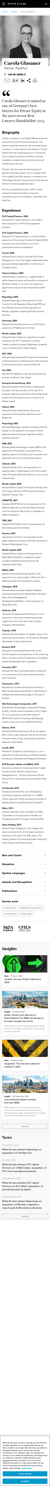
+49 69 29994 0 (17, 74)
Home (5, 11)
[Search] (46, 4)
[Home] (17, 4)
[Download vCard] (15, 81)
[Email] (7, 81)
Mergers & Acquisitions (31, 907)
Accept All (25, 1481)
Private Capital (10, 913)
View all (25, 1126)
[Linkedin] (23, 81)
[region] (25, 1461)
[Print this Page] (35, 81)
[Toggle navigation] (5, 4)
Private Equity (10, 907)
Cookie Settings (25, 1474)
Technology (26, 913)
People (14, 11)
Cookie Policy (26, 1468)
